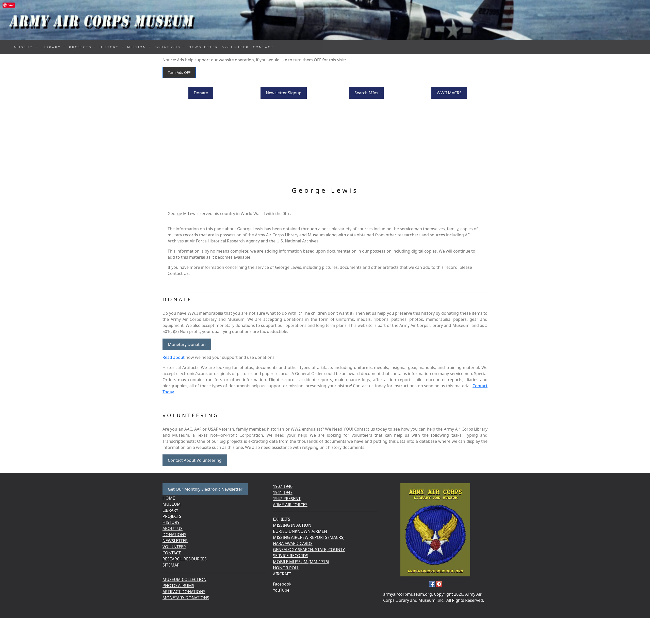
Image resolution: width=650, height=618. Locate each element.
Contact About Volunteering (195, 460)
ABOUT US (172, 528)
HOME (168, 498)
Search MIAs (366, 93)
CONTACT (263, 47)
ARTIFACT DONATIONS (183, 591)
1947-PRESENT (287, 498)
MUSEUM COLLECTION (184, 579)
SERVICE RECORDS (290, 555)
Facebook (282, 584)
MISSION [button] (137, 47)
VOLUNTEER (235, 47)
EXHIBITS (281, 519)
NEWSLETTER (203, 47)
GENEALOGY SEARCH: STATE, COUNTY (309, 549)
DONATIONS (174, 534)
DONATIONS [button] (168, 47)
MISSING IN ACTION (292, 525)
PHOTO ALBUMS (178, 585)
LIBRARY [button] (52, 47)
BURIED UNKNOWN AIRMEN (300, 531)
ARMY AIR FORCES (290, 504)
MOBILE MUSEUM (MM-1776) (301, 561)
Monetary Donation (187, 344)
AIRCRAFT (282, 574)
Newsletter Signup (283, 93)
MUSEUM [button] (24, 47)
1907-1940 (282, 486)
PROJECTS (171, 516)
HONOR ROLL (286, 568)
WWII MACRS (449, 93)
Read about (173, 357)
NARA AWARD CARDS (293, 543)
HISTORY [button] (110, 47)
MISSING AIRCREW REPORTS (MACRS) (309, 537)
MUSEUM (171, 504)
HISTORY (171, 522)
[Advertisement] (325, 143)
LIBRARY (170, 510)
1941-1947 (282, 492)
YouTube (281, 590)
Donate (201, 93)
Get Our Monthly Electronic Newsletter (205, 489)
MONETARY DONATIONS (185, 598)
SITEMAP (171, 565)
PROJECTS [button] (81, 47)
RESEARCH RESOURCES (184, 559)
